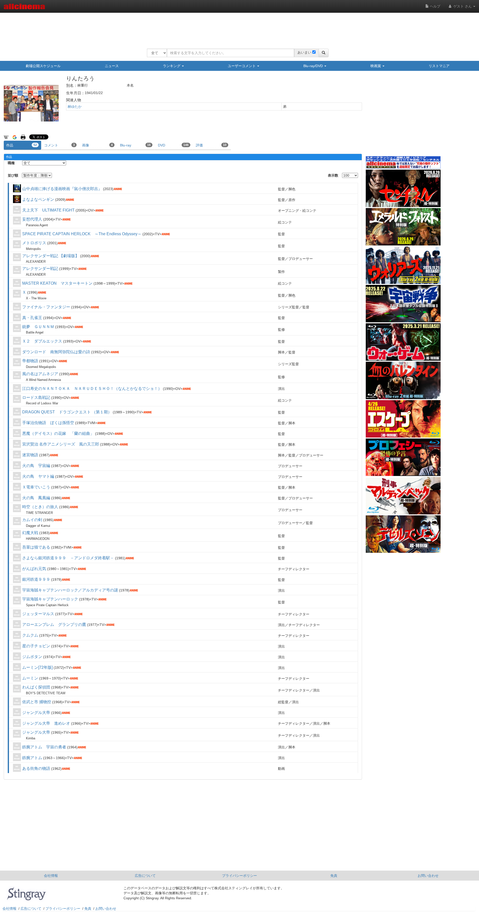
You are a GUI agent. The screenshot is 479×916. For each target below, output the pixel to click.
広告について (145, 876)
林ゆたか (75, 107)
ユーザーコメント (242, 66)
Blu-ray (135, 145)
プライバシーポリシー (239, 876)
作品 (21, 145)
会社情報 (51, 876)
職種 (11, 163)
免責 (333, 876)
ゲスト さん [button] (462, 6)
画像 (97, 145)
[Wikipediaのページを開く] (6, 137)
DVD (173, 145)
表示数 (333, 175)
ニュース (112, 66)
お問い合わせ (428, 876)
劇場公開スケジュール (43, 66)
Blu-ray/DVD (313, 66)
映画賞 (376, 66)
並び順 (13, 175)
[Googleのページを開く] (14, 137)
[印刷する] (23, 137)
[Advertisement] (238, 27)
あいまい (304, 52)
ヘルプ (434, 6)
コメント (59, 145)
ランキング (172, 66)
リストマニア (439, 66)
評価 (211, 145)
